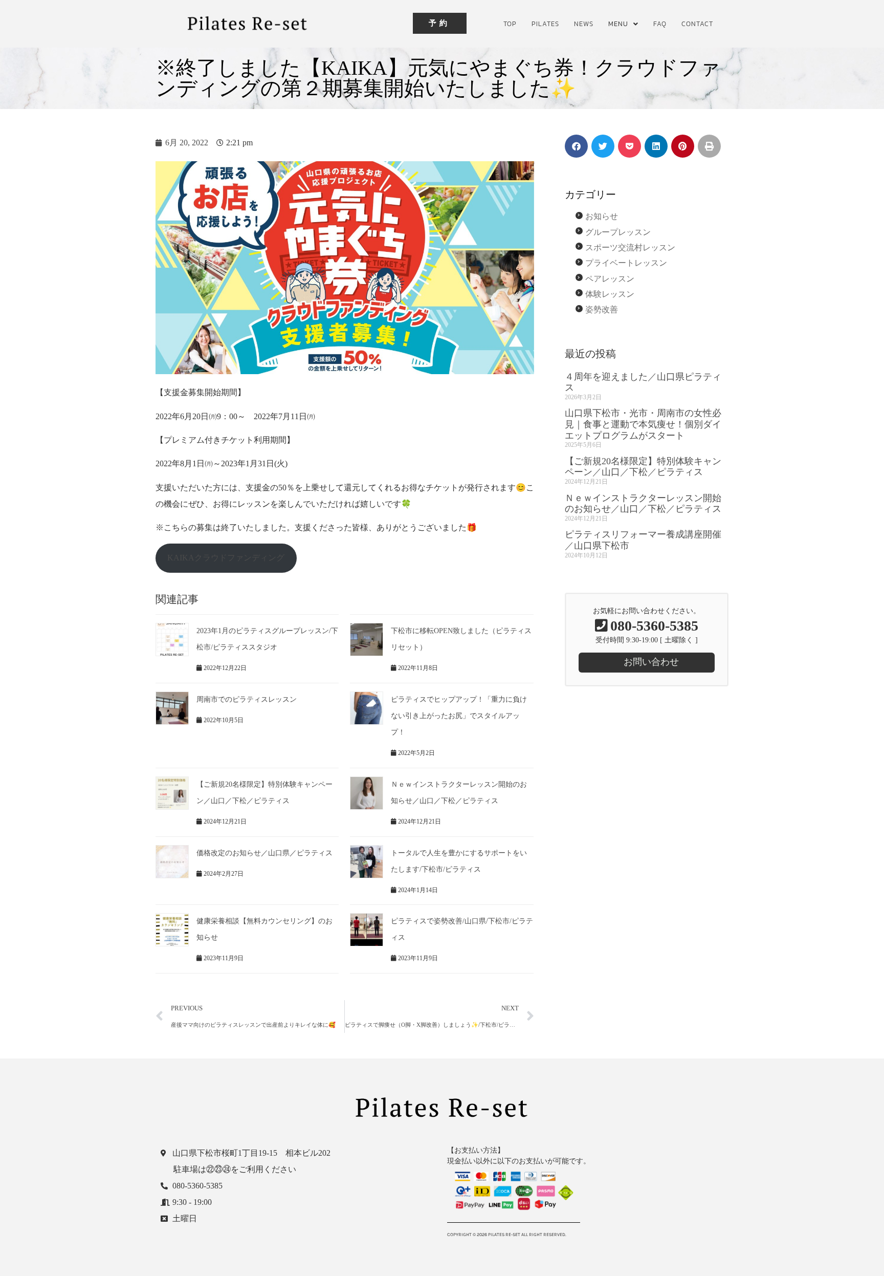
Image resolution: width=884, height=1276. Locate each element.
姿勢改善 (601, 309)
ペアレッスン (609, 278)
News (583, 24)
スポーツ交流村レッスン (630, 247)
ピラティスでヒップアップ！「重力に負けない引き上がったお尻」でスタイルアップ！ (459, 716)
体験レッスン (609, 294)
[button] (623, 24)
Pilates (545, 24)
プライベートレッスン (626, 262)
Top (510, 24)
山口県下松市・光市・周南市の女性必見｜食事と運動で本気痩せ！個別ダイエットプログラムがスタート (643, 424)
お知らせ (601, 216)
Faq (660, 24)
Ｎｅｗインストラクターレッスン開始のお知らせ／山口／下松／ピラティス (643, 503)
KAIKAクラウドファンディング (225, 557)
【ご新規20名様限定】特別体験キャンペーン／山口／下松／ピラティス (643, 467)
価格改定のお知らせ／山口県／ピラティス (264, 853)
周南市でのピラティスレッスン (246, 699)
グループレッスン (618, 232)
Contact (697, 24)
